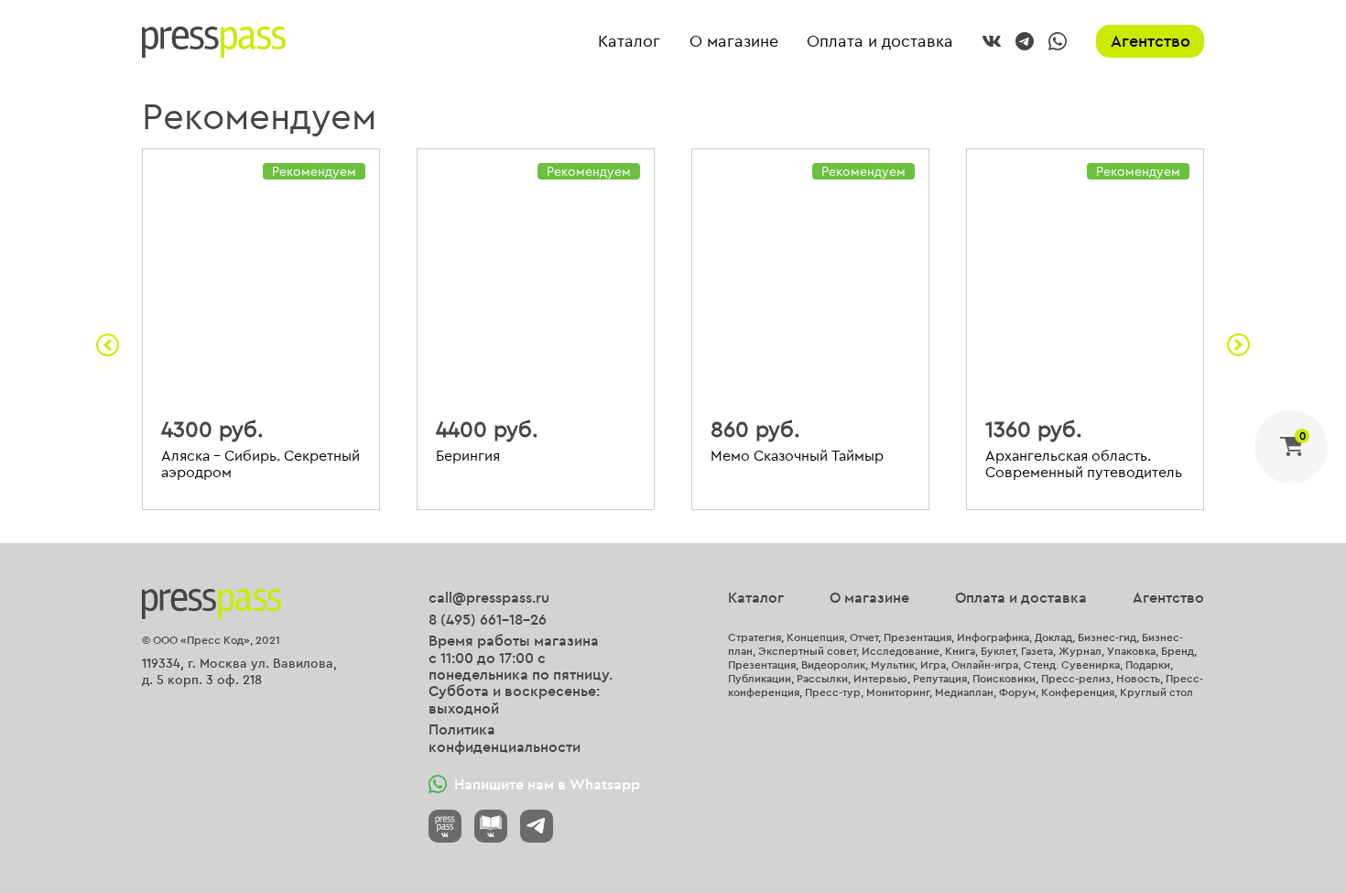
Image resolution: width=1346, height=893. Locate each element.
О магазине (733, 41)
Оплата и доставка (880, 41)
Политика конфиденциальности (505, 738)
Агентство (1150, 40)
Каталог (629, 41)
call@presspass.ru (489, 597)
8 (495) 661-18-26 (488, 619)
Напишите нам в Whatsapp (547, 784)
